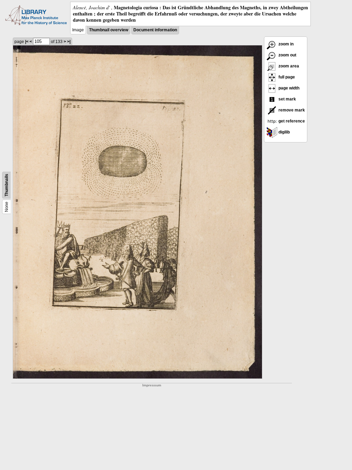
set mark (286, 99)
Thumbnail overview (108, 30)
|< (27, 41)
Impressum (151, 385)
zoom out (286, 55)
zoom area (288, 66)
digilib (283, 132)
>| (68, 41)
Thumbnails (6, 185)
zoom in (285, 44)
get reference (291, 121)
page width (288, 88)
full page (286, 77)
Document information (155, 30)
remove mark (291, 110)
